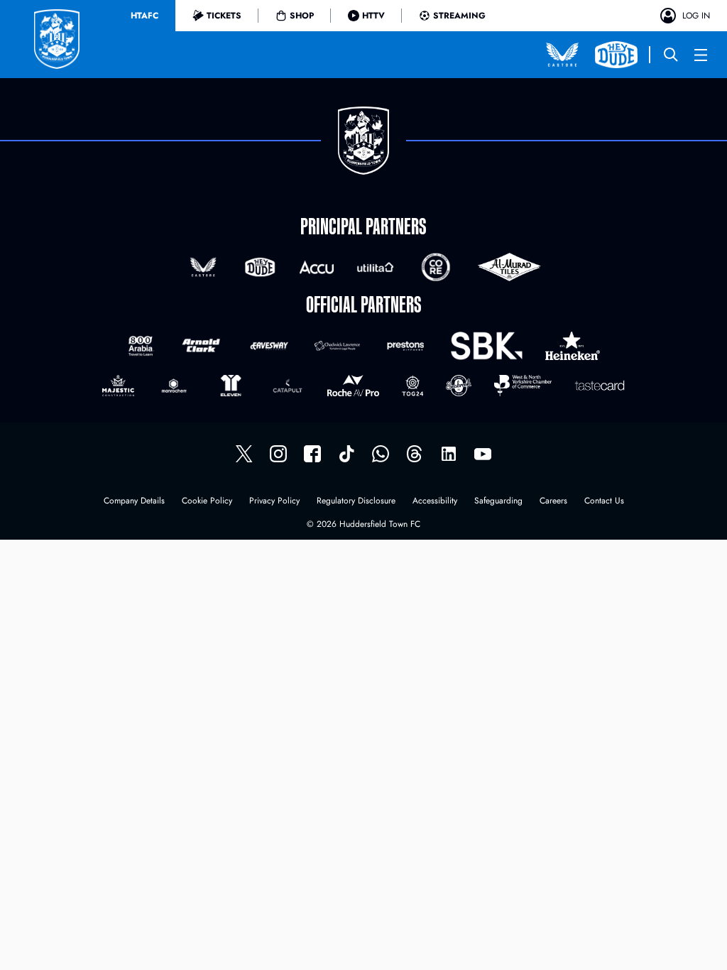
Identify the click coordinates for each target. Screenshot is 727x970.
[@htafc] (244, 453)
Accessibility (434, 501)
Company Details (134, 501)
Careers (553, 501)
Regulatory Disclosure (356, 501)
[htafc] (312, 453)
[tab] (144, 15)
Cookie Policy (207, 501)
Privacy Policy (274, 501)
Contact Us (604, 501)
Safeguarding (498, 501)
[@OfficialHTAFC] (482, 453)
